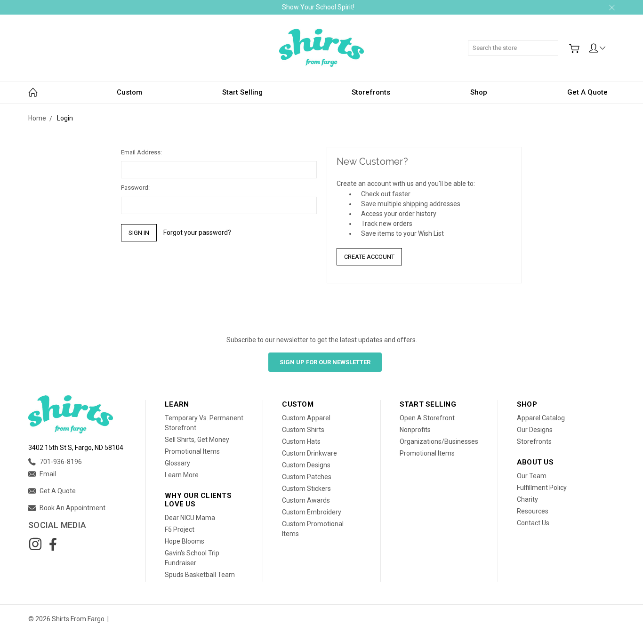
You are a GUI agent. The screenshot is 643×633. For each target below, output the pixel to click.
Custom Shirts (303, 429)
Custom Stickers (306, 488)
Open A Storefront (427, 418)
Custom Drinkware (309, 453)
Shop (478, 92)
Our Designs (535, 429)
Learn (177, 404)
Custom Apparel (306, 418)
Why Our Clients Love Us (198, 499)
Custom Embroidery (311, 512)
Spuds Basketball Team (200, 574)
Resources (532, 511)
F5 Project (179, 529)
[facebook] (53, 544)
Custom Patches (306, 477)
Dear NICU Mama (190, 517)
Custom (129, 92)
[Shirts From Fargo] (321, 48)
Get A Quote (587, 92)
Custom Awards (306, 500)
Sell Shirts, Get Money (197, 439)
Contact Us (533, 523)
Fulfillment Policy (542, 487)
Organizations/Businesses (439, 441)
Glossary (177, 463)
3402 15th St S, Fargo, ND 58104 (75, 447)
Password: (135, 187)
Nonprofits (415, 429)
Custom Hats (301, 441)
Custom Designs (306, 465)
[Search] (555, 42)
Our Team (532, 476)
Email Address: (141, 152)
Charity (527, 499)
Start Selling (242, 92)
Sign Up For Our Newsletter (325, 362)
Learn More (182, 475)
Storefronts (371, 92)
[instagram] (35, 544)
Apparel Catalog (541, 418)
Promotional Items (192, 451)
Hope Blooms (184, 541)
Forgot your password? (197, 232)
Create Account (369, 256)
